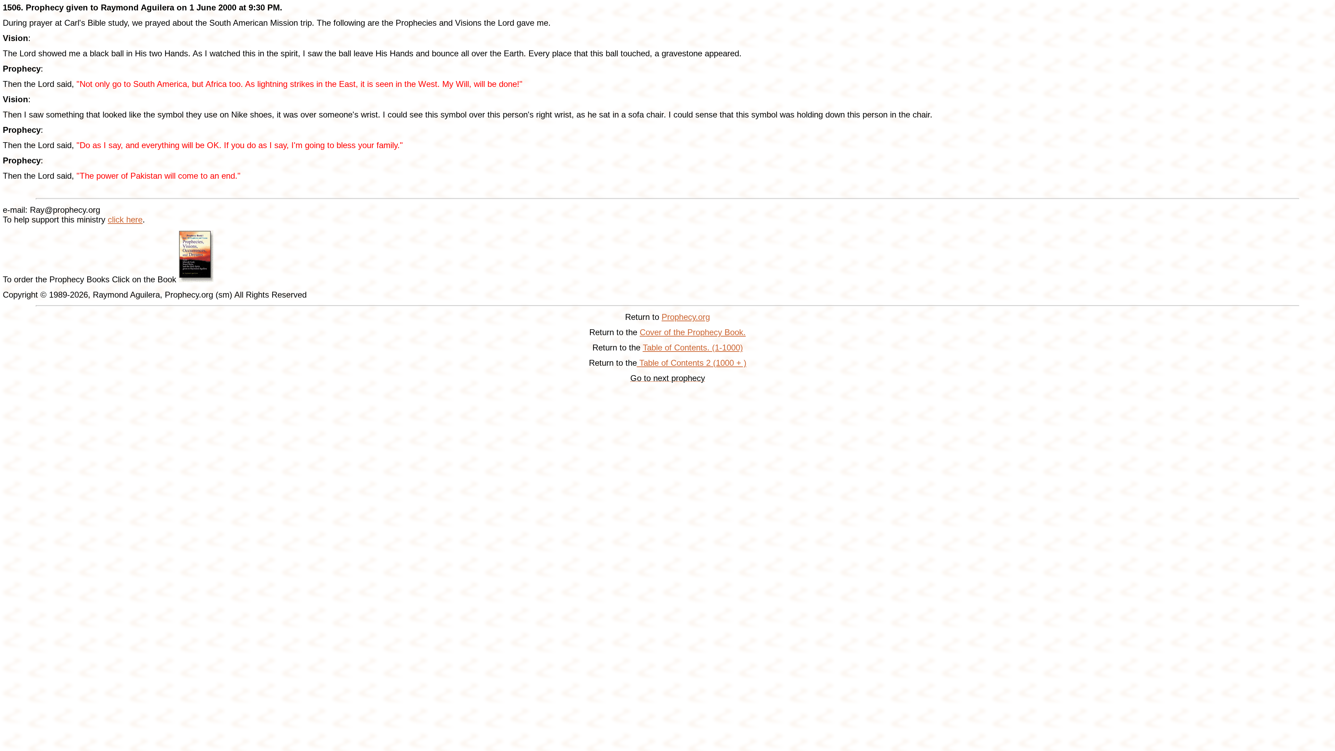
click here (125, 219)
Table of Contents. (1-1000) (693, 347)
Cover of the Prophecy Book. (693, 332)
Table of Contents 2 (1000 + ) (691, 363)
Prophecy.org (686, 317)
